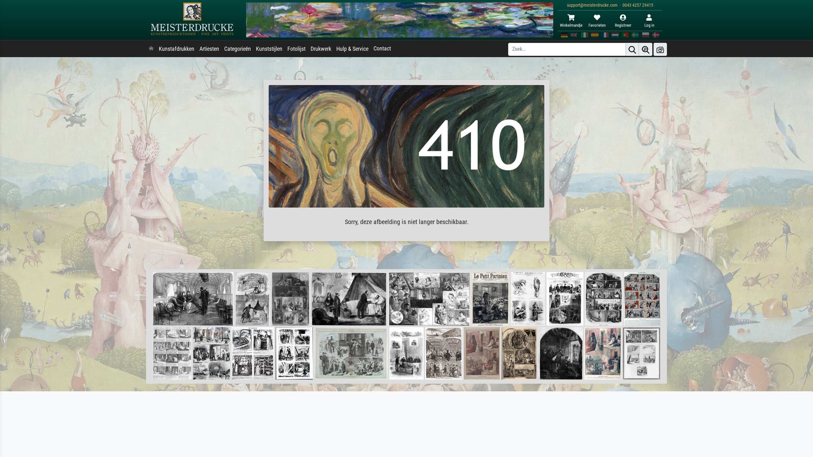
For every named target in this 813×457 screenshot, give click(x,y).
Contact (382, 48)
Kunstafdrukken (176, 49)
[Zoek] (632, 49)
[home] (151, 49)
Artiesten (209, 49)
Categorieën (237, 49)
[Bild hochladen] (660, 49)
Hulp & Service (352, 49)
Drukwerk (321, 49)
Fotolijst (296, 49)
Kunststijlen (269, 49)
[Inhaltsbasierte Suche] (645, 49)
